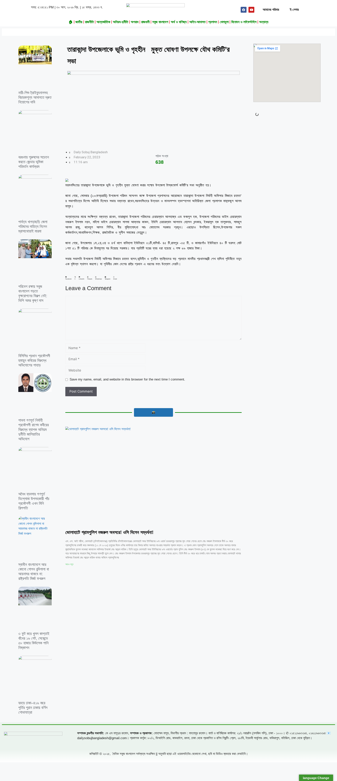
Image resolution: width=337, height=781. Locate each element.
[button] (68, 278)
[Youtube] (251, 10)
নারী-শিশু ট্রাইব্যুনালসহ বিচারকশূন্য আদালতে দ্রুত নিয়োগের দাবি (34, 97)
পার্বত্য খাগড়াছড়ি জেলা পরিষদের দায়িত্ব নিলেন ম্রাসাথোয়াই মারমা (32, 226)
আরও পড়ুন (69, 564)
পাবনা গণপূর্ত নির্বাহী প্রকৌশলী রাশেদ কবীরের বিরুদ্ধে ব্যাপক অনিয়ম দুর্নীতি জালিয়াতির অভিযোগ (33, 429)
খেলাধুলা (224, 22)
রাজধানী (145, 22)
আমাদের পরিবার (271, 9)
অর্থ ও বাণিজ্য (179, 22)
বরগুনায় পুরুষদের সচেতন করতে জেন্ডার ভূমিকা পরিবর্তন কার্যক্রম (33, 162)
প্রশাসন (212, 22)
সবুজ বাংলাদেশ (160, 22)
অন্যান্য (263, 22)
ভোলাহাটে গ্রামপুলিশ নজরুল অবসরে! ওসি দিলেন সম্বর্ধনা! (109, 532)
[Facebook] (244, 10)
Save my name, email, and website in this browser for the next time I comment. (127, 379)
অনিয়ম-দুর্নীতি (120, 22)
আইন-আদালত (197, 22)
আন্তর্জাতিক (103, 22)
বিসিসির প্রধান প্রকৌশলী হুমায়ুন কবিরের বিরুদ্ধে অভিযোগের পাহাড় (34, 360)
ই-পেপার (294, 9)
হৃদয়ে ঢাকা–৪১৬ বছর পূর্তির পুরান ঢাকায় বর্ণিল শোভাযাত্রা (32, 707)
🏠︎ (71, 22)
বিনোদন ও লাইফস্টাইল (243, 22)
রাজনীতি (89, 22)
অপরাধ (134, 22)
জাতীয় (78, 22)
